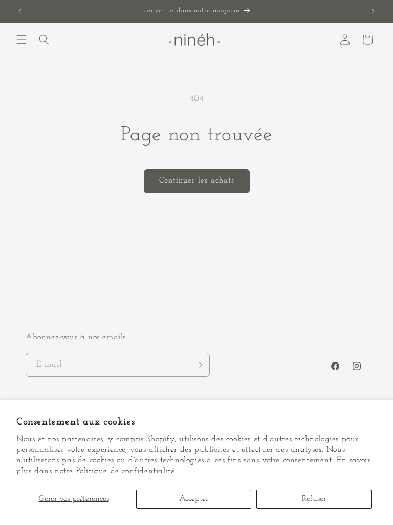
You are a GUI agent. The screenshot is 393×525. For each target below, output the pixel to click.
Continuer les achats (196, 181)
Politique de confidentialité (125, 471)
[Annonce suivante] (373, 11)
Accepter (193, 499)
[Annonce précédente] (20, 11)
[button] (21, 39)
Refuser (314, 499)
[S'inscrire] (198, 365)
